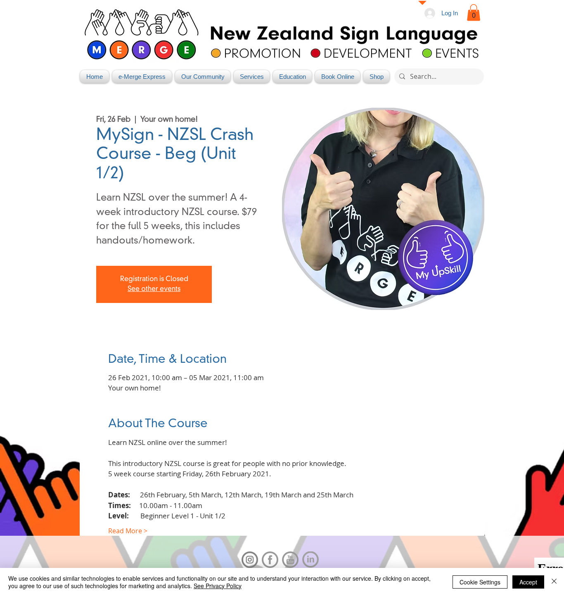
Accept (528, 582)
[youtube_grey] (290, 559)
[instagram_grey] (250, 559)
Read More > (127, 530)
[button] (474, 12)
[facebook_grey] (270, 559)
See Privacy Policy (218, 586)
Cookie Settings (480, 582)
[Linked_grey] (310, 559)
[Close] (554, 582)
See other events (154, 289)
